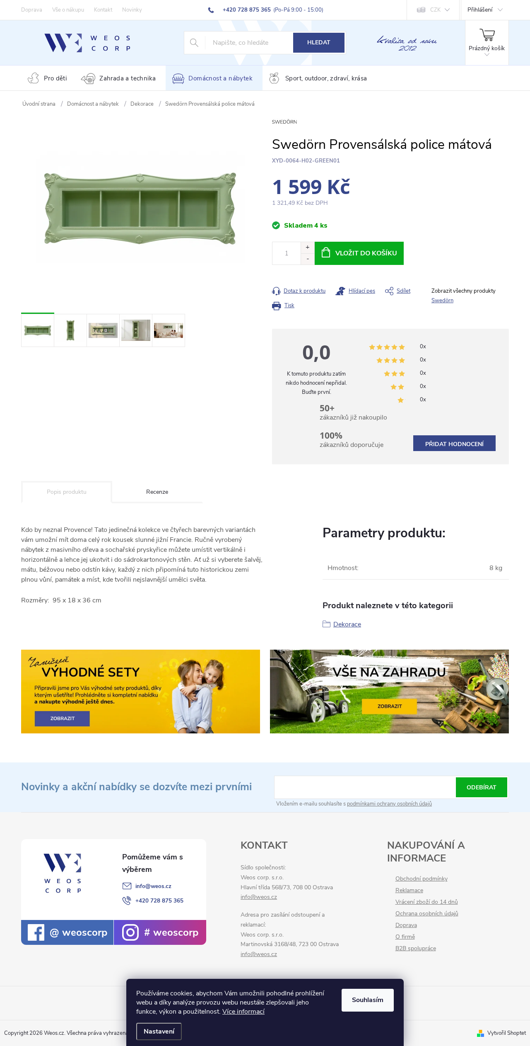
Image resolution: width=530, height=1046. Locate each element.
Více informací (243, 1011)
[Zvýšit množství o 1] (307, 247)
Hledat (318, 42)
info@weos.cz (153, 886)
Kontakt (103, 10)
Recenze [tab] (157, 492)
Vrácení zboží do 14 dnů (426, 902)
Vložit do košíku (366, 253)
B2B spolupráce (415, 948)
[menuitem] (49, 79)
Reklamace (409, 890)
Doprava (31, 10)
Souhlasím (367, 1000)
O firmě (405, 937)
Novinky (132, 10)
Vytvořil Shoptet (506, 1033)
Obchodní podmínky (421, 879)
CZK (435, 10)
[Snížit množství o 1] (307, 259)
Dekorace (347, 624)
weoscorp (83, 932)
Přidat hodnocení (454, 444)
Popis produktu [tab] (67, 492)
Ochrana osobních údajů (426, 913)
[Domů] (39, 104)
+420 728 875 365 (159, 901)
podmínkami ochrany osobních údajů (389, 804)
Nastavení (159, 1031)
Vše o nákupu (68, 10)
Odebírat (481, 787)
